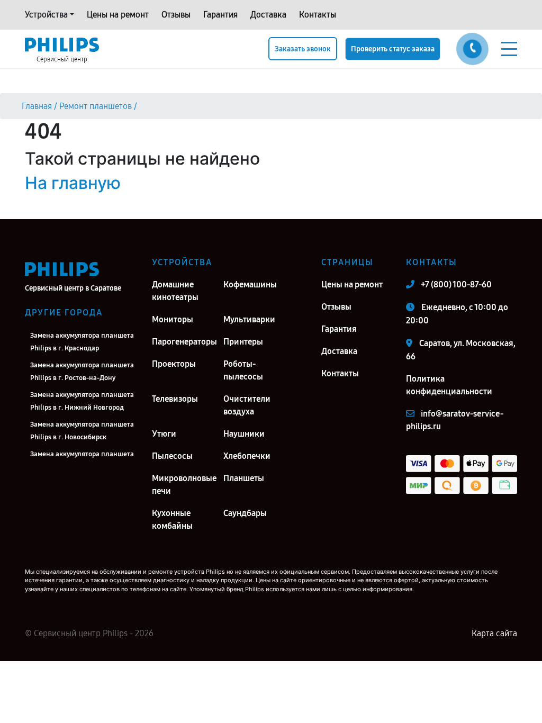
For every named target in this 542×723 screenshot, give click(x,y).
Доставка (268, 15)
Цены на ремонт (118, 15)
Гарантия (220, 15)
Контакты (317, 15)
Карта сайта (494, 633)
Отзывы (176, 15)
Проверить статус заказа (393, 48)
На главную (73, 183)
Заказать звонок (303, 48)
